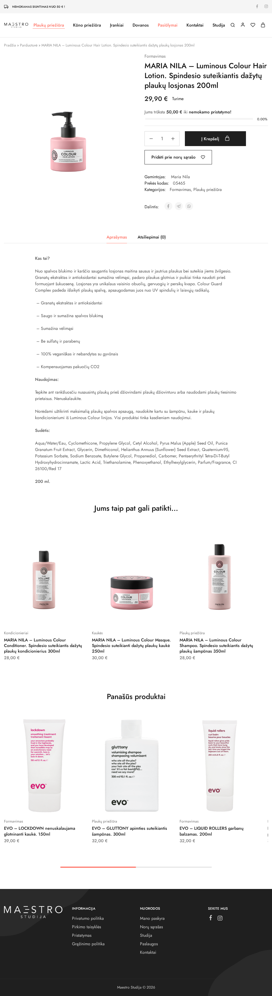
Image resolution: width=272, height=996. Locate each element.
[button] (30, 617)
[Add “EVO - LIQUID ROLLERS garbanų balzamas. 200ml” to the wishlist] (233, 805)
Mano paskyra (152, 918)
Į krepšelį (210, 139)
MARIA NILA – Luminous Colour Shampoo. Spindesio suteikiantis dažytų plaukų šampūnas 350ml (216, 645)
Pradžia (10, 45)
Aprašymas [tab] (117, 237)
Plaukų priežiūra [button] (48, 25)
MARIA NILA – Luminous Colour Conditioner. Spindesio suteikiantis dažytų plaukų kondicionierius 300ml (43, 645)
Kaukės (97, 633)
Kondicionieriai (16, 633)
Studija (218, 25)
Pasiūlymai (167, 25)
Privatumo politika (88, 918)
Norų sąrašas (151, 927)
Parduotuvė (28, 45)
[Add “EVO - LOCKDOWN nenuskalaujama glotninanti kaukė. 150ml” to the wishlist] (57, 805)
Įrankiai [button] (117, 25)
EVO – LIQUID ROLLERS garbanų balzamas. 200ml (212, 831)
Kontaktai (194, 25)
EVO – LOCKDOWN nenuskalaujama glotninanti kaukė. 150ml (39, 831)
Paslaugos (149, 944)
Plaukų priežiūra (207, 189)
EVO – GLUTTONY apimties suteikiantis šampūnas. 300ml (129, 831)
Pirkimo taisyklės (86, 927)
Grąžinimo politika (88, 944)
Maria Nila (180, 177)
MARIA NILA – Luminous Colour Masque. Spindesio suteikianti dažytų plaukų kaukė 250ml (131, 645)
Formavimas (154, 56)
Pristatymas (81, 935)
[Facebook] (210, 919)
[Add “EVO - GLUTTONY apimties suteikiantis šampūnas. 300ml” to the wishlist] (145, 805)
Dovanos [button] (141, 25)
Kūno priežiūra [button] (87, 25)
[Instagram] (220, 919)
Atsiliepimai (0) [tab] (152, 237)
